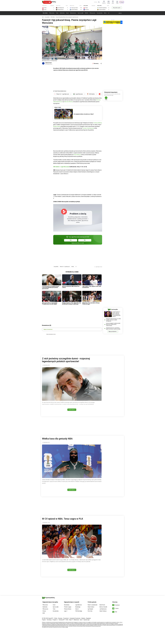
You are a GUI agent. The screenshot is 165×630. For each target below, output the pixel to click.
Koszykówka (99, 13)
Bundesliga (77, 607)
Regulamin (88, 618)
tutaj (67, 627)
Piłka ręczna (92, 13)
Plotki (67, 619)
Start (43, 17)
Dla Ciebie (45, 13)
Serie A (77, 609)
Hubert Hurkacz (103, 611)
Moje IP (71, 619)
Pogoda (44, 619)
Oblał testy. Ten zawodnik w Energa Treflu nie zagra (90, 303)
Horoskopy (49, 619)
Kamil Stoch (102, 604)
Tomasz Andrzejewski (88, 128)
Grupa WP (50, 618)
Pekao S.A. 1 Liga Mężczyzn (65, 266)
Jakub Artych (48, 62)
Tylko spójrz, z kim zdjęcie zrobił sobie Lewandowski (91, 287)
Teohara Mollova (97, 122)
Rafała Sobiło (56, 126)
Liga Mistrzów (78, 604)
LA (108, 13)
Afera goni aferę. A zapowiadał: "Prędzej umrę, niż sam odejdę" (49, 303)
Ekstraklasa (66, 604)
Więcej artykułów (112, 331)
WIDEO (86, 13)
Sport (81, 619)
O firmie (55, 618)
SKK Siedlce (53, 17)
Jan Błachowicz (103, 609)
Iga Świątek (90, 609)
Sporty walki (80, 13)
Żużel (67, 13)
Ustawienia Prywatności (75, 618)
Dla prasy (60, 618)
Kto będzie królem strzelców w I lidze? (84, 114)
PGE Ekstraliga (78, 611)
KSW (44, 613)
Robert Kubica (91, 607)
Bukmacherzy (73, 13)
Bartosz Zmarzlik (103, 607)
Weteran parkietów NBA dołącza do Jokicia (70, 287)
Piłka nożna (51, 13)
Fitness (44, 611)
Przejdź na (46, 2)
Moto (105, 13)
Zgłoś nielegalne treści (51, 334)
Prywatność (66, 618)
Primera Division (67, 609)
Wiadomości (76, 619)
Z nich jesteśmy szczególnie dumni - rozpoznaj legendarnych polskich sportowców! (51, 287)
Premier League (67, 607)
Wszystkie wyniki (116, 7)
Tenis (57, 13)
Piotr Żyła (90, 611)
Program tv (55, 619)
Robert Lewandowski (92, 604)
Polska (72, 266)
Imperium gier (86, 619)
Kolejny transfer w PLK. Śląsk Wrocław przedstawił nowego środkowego (71, 303)
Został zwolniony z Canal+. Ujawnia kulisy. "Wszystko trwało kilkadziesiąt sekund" (116, 314)
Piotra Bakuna (77, 154)
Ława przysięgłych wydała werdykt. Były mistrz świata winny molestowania (113, 324)
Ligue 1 (65, 611)
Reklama (83, 618)
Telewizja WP (62, 619)
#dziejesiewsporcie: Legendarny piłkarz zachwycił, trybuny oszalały (113, 328)
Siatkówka (62, 13)
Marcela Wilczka (68, 101)
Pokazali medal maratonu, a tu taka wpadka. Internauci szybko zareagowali (113, 320)
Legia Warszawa (65, 166)
